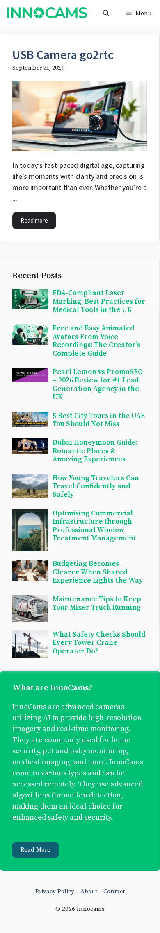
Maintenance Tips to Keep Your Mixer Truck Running (97, 603)
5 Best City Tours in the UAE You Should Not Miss (99, 420)
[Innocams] (46, 13)
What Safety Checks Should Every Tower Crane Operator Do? (99, 643)
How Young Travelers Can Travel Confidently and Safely (96, 486)
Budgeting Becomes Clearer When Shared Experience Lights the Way (98, 572)
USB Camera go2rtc (63, 54)
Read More (35, 850)
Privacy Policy (54, 891)
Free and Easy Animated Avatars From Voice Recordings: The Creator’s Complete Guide (96, 341)
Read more (34, 220)
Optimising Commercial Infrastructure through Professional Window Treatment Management (94, 526)
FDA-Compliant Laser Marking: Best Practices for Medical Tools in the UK (99, 301)
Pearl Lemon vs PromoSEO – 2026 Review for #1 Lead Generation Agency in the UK (98, 385)
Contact (114, 891)
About (88, 891)
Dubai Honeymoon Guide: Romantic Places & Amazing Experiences (95, 451)
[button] (106, 13)
